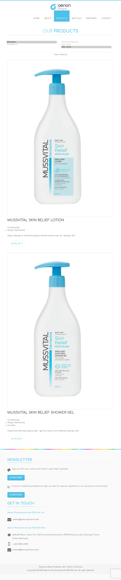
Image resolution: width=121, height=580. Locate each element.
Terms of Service (74, 567)
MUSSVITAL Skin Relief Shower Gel (40, 412)
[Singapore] (32, 44)
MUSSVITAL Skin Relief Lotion (35, 220)
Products (61, 18)
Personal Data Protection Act (52, 567)
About (47, 18)
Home (36, 18)
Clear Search (60, 55)
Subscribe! (16, 478)
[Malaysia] (32, 42)
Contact (106, 18)
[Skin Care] (86, 47)
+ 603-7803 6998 (20, 544)
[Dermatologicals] (86, 42)
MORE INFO (17, 244)
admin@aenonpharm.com (26, 519)
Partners (91, 18)
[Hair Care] (86, 44)
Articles (77, 18)
